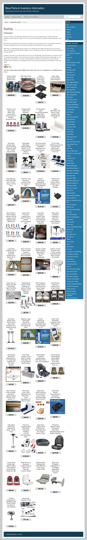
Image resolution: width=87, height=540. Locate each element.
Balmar (68, 60)
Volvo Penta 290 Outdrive (73, 269)
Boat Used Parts (71, 90)
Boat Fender (70, 77)
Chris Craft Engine (71, 102)
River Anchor (70, 237)
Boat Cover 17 (70, 72)
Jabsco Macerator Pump (73, 142)
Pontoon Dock (70, 222)
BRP (68, 39)
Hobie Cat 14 (70, 139)
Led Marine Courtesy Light (74, 153)
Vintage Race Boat (72, 264)
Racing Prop (70, 229)
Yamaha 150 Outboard (73, 279)
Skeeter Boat (70, 246)
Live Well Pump (71, 158)
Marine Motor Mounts (72, 168)
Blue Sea (69, 37)
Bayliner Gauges (71, 65)
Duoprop (69, 114)
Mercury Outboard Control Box (74, 201)
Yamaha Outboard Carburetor (71, 294)
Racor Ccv (69, 232)
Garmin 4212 (70, 129)
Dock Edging (70, 112)
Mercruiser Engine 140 (73, 180)
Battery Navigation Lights (73, 62)
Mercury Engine (71, 193)
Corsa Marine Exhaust (73, 107)
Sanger (69, 239)
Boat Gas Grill (70, 80)
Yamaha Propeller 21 (72, 298)
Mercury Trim (70, 207)
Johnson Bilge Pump (72, 151)
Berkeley (69, 67)
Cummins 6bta (70, 109)
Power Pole (70, 224)
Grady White (70, 134)
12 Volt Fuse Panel (72, 46)
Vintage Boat (70, 259)
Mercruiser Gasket (72, 185)
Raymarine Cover (71, 234)
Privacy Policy (16, 17)
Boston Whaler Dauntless (73, 92)
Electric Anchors (71, 119)
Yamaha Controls (71, 291)
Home (7, 17)
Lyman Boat (70, 161)
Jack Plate (69, 148)
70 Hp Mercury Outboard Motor (73, 54)
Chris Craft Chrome (72, 99)
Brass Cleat (70, 97)
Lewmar (69, 156)
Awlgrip (69, 32)
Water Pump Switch (72, 274)
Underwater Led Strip (72, 254)
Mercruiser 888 (71, 175)
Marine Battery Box (72, 166)
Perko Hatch (70, 219)
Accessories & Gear (15, 22)
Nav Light (69, 212)
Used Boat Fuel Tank (72, 256)
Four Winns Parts (71, 127)
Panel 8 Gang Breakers (73, 217)
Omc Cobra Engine (72, 214)
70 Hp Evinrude (71, 51)
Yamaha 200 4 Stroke (72, 281)
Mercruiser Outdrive (72, 188)
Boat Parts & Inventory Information (24, 8)
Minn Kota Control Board (73, 209)
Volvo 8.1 (69, 266)
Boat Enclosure (71, 75)
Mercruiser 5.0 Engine (73, 173)
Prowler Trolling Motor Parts (74, 227)
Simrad (68, 244)
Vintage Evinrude (71, 261)
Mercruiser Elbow (71, 178)
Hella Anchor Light (71, 137)
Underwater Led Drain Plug (74, 251)
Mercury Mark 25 (71, 198)
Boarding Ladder (71, 70)
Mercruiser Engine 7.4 (73, 183)
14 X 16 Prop (70, 48)
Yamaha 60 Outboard (72, 286)
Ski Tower (69, 249)
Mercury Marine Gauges (73, 195)
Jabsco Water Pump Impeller (72, 145)
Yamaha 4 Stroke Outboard (74, 284)
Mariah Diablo (70, 163)
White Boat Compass (72, 276)
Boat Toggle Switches (72, 82)
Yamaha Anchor (71, 289)
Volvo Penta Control (72, 271)
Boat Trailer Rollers (72, 85)
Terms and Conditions (31, 17)
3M (67, 24)
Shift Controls (70, 242)
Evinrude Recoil (71, 122)
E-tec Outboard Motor (72, 117)
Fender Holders (71, 124)
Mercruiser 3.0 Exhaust (73, 170)
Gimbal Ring (70, 132)
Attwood (69, 29)
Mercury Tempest (71, 204)
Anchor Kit (69, 57)
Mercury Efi (70, 190)
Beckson (69, 34)
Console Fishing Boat (72, 104)
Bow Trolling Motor (72, 94)
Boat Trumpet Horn (72, 87)
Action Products (71, 27)
